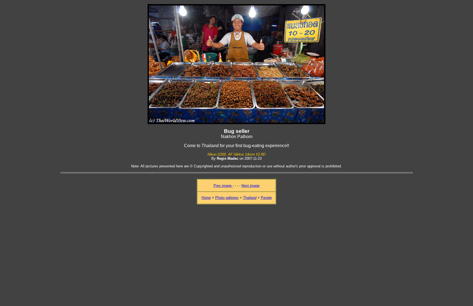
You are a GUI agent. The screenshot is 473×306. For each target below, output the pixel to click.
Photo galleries (227, 198)
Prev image (223, 186)
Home (206, 198)
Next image (250, 186)
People (266, 198)
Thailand (249, 198)
